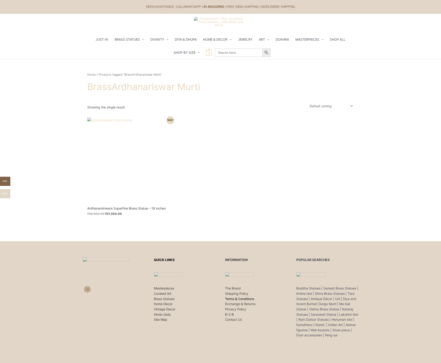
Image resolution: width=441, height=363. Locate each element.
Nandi (320, 325)
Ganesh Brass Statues (339, 288)
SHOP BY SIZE (184, 52)
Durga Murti (327, 304)
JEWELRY (245, 39)
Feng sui (331, 335)
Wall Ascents (320, 330)
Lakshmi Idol (348, 314)
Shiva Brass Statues (330, 293)
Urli (337, 299)
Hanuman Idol (342, 319)
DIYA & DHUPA (186, 39)
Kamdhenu (304, 325)
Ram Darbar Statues (313, 319)
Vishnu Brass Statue (324, 309)
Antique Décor (321, 299)
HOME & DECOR (215, 39)
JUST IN (102, 39)
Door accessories (309, 335)
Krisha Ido (303, 293)
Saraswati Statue (323, 314)
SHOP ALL (337, 39)
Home (91, 74)
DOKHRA (282, 39)
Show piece (341, 330)
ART (262, 39)
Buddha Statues (308, 288)
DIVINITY (157, 39)
